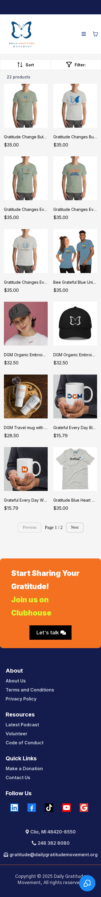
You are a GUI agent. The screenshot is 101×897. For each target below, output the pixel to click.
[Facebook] (31, 807)
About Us (16, 681)
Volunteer (16, 733)
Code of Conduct (24, 742)
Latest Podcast (22, 724)
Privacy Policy (21, 699)
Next (75, 527)
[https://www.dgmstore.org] (21, 34)
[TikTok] (49, 807)
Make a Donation (24, 768)
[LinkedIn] (14, 807)
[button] (84, 34)
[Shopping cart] (95, 34)
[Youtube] (66, 807)
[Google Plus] (84, 807)
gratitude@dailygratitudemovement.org (54, 854)
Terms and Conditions (30, 690)
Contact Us (18, 777)
